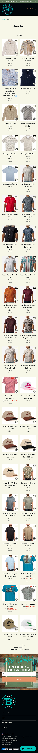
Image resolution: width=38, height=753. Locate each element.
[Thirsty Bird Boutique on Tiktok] (9, 713)
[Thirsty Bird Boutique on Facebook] (3, 713)
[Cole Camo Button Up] (28, 593)
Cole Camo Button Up (28, 604)
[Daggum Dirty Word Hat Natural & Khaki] (10, 472)
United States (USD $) (9, 734)
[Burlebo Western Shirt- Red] (10, 203)
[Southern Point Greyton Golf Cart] (10, 593)
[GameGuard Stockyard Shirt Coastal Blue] (10, 563)
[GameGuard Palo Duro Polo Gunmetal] (10, 502)
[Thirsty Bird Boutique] (7, 9)
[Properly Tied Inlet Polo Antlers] (28, 143)
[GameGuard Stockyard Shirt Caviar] (10, 532)
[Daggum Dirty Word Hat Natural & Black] (28, 443)
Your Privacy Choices (7, 742)
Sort (20, 35)
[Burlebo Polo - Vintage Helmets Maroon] (28, 294)
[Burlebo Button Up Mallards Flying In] (10, 354)
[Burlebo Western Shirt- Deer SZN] (10, 233)
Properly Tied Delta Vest (27, 89)
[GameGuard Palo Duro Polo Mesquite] (28, 502)
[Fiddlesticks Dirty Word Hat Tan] (10, 623)
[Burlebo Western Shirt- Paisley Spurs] (28, 203)
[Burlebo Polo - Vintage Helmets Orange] (10, 294)
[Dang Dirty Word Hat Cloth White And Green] (28, 623)
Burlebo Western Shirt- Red (10, 214)
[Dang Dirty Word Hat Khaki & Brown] (28, 415)
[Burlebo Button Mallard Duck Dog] (28, 354)
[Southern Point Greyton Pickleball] (28, 563)
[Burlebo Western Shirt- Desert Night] (28, 233)
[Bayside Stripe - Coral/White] (10, 385)
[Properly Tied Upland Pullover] (10, 47)
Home (3, 19)
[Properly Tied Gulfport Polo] (10, 173)
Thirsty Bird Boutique (15, 737)
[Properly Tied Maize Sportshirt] (28, 47)
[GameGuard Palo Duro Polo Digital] (28, 472)
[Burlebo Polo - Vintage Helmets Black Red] (10, 324)
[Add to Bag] (34, 391)
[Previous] (3, 1)
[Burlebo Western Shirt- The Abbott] (28, 264)
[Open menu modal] (35, 9)
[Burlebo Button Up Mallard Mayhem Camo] (28, 324)
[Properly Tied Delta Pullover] (10, 112)
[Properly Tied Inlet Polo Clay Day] (28, 112)
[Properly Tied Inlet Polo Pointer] (10, 143)
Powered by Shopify (6, 744)
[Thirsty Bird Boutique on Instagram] (6, 713)
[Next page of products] (24, 646)
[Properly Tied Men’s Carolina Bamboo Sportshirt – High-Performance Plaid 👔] (10, 77)
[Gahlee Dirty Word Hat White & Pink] (28, 385)
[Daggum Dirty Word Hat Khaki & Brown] (10, 443)
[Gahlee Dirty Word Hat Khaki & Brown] (10, 415)
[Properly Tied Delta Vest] (28, 77)
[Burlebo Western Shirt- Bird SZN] (10, 264)
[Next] (35, 1)
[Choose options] (16, 53)
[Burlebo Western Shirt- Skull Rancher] (28, 173)
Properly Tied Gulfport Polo (10, 184)
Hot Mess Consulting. (13, 740)
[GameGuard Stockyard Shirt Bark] (28, 532)
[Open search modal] (27, 9)
